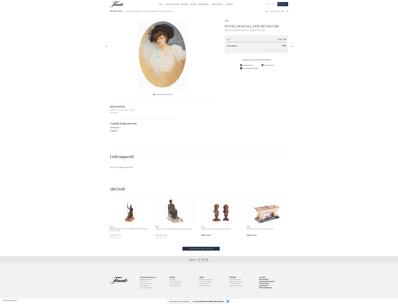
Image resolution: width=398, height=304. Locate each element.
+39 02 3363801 (178, 281)
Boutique (184, 4)
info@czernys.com (237, 285)
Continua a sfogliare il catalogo (201, 248)
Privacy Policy (264, 283)
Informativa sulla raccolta (179, 301)
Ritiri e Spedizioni (265, 288)
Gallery (193, 4)
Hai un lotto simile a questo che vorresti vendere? (256, 59)
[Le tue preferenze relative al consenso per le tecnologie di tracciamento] (10, 300)
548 (248, 227)
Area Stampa (264, 279)
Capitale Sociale (144, 288)
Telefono (172, 281)
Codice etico (263, 285)
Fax (170, 283)
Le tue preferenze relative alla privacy (208, 301)
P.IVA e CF (142, 283)
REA (141, 285)
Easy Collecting (172, 4)
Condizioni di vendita (267, 281)
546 (157, 227)
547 (202, 227)
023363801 (113, 131)
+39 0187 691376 (238, 281)
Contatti (229, 4)
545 (111, 227)
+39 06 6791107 (208, 281)
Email (171, 285)
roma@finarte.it (207, 285)
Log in (284, 4)
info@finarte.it (114, 127)
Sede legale (142, 279)
